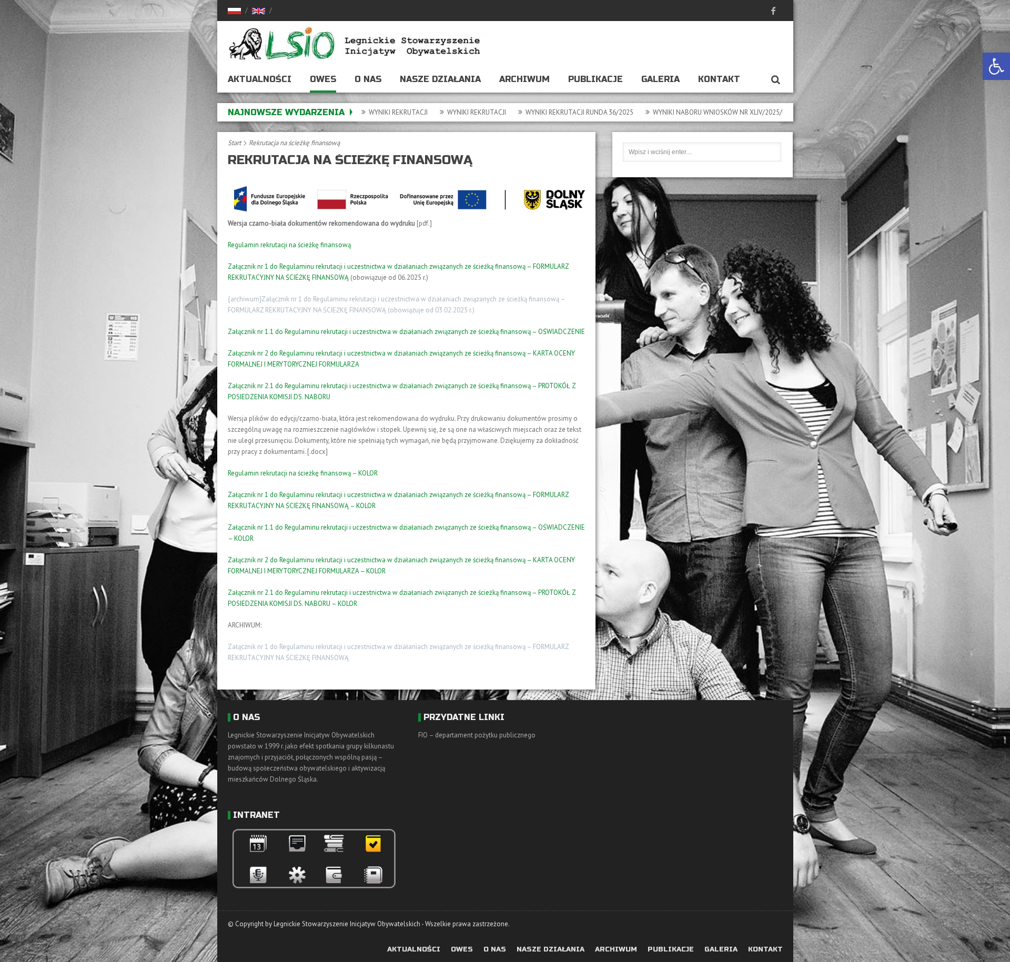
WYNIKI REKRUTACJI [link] (426, 112)
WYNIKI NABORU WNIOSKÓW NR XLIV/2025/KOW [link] (674, 112)
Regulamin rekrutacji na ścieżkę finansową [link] (289, 244)
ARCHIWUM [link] (524, 79)
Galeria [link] (660, 79)
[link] (996, 66)
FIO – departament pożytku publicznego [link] (477, 735)
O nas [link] (368, 79)
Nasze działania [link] (440, 79)
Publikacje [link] (595, 79)
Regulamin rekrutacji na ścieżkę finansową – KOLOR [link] (303, 473)
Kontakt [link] (719, 79)
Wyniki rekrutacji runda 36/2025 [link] (529, 112)
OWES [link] (323, 79)
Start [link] (234, 142)
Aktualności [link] (259, 79)
